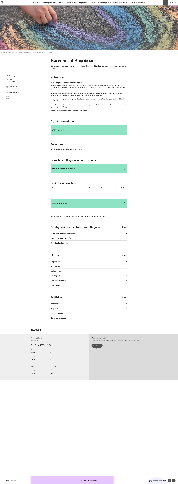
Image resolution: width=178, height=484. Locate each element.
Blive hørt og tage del (104, 3)
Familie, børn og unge (17, 52)
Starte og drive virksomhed (68, 3)
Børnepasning (27, 52)
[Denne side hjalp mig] (169, 480)
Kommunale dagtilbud (36, 52)
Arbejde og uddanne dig (49, 3)
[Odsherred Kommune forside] (7, 2)
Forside (3, 52)
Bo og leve (36, 3)
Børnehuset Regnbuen (47, 52)
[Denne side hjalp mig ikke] (173, 480)
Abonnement (11, 480)
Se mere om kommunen (137, 3)
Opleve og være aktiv (120, 3)
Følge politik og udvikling (87, 3)
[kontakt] (165, 3)
